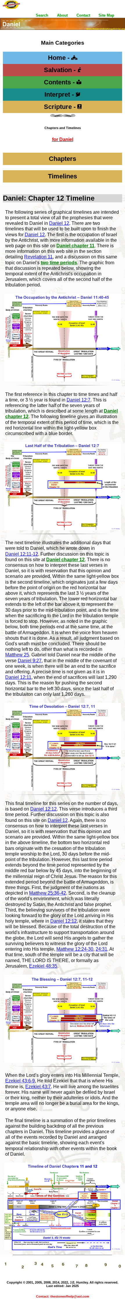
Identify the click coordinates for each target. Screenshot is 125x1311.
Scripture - (60, 106)
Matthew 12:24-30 (74, 949)
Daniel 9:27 (30, 660)
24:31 (101, 949)
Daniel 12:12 (43, 808)
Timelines (62, 176)
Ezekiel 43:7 (38, 1086)
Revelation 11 (38, 256)
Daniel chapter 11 (75, 245)
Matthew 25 (17, 654)
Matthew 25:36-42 (47, 893)
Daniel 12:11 (18, 677)
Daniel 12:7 (78, 399)
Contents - (60, 82)
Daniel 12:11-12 (21, 554)
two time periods (59, 262)
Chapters (62, 158)
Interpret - (60, 94)
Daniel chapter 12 (65, 559)
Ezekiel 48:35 (43, 966)
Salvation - (60, 70)
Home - (59, 57)
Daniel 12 (59, 223)
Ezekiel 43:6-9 (20, 1080)
